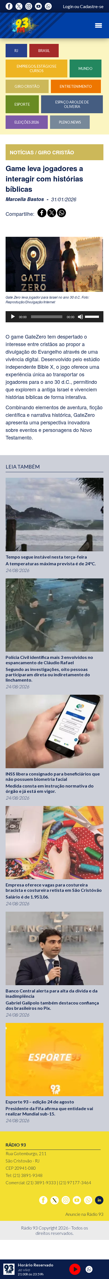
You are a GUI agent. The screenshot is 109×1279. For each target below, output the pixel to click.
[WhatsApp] (60, 213)
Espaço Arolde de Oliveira (72, 104)
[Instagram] (28, 6)
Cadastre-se (91, 6)
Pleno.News (70, 122)
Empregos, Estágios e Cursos (36, 68)
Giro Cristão (27, 86)
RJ (16, 50)
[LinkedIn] (99, 1200)
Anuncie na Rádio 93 (84, 1214)
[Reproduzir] (13, 317)
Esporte (22, 104)
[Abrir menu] (98, 25)
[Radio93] (22, 25)
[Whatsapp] (48, 6)
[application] (54, 316)
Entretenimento (76, 86)
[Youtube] (38, 6)
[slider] (93, 316)
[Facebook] (9, 6)
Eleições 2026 (27, 122)
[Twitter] (18, 6)
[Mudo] (80, 317)
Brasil (44, 50)
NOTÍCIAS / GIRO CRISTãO (42, 152)
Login (68, 6)
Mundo (86, 68)
